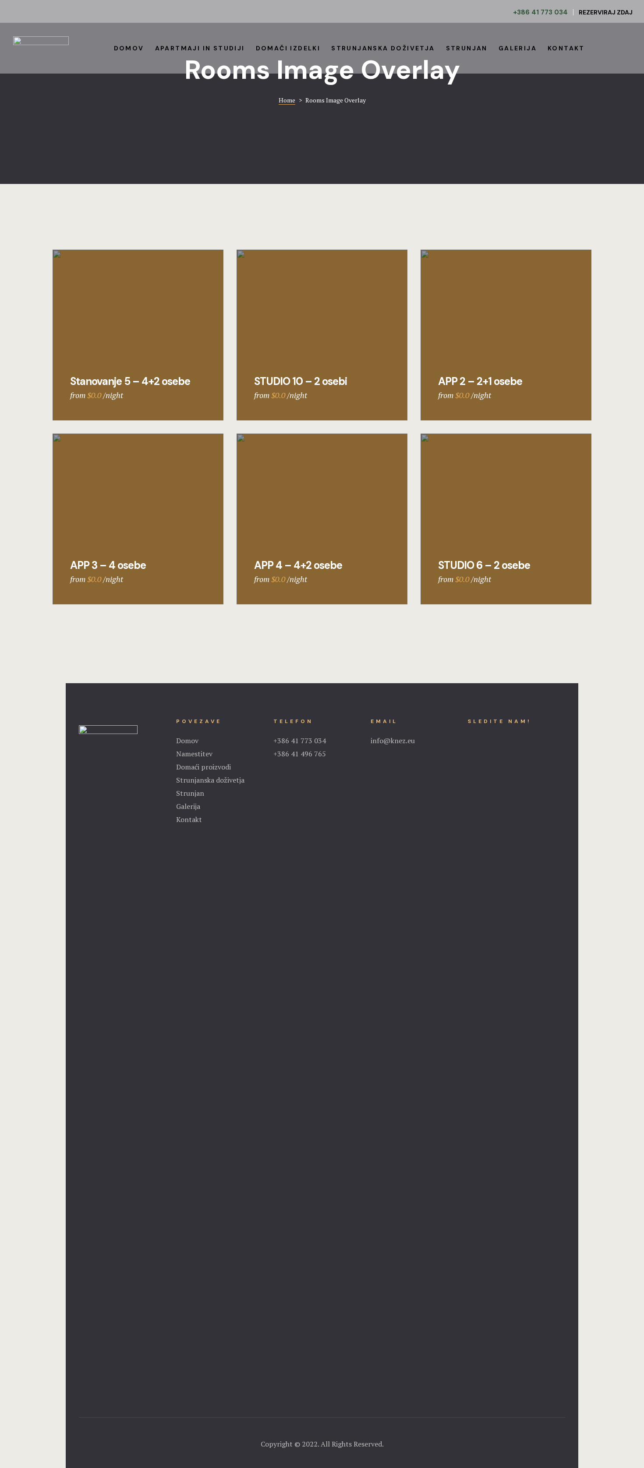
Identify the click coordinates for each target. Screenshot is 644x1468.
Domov (129, 48)
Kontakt (566, 48)
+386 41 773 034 (299, 740)
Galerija (518, 48)
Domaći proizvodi (203, 767)
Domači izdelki (288, 48)
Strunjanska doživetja (383, 48)
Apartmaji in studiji (200, 48)
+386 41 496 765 (299, 754)
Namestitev (194, 754)
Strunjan (467, 48)
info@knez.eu (393, 740)
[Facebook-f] (471, 737)
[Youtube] (495, 737)
